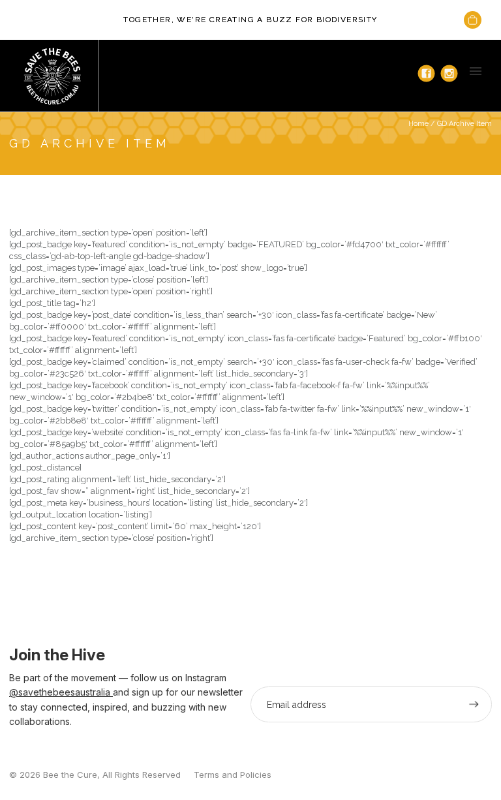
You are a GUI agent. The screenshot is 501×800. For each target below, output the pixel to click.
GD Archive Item (464, 123)
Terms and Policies (232, 774)
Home (418, 123)
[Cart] (472, 20)
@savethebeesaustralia (61, 692)
